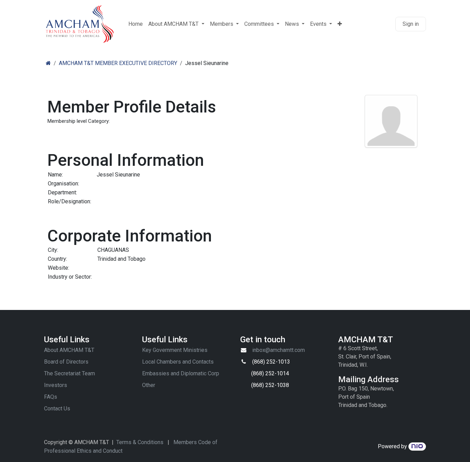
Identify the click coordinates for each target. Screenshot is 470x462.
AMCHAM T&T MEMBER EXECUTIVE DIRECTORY (118, 63)
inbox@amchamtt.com (278, 350)
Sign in (411, 24)
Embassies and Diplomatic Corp (180, 373)
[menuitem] (136, 24)
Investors (55, 385)
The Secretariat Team (69, 373)
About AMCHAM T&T (69, 350)
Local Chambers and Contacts (178, 361)
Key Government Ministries (174, 350)
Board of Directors (66, 361)
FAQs (50, 397)
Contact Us (57, 408)
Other (148, 385)
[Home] (48, 63)
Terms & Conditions (139, 442)
